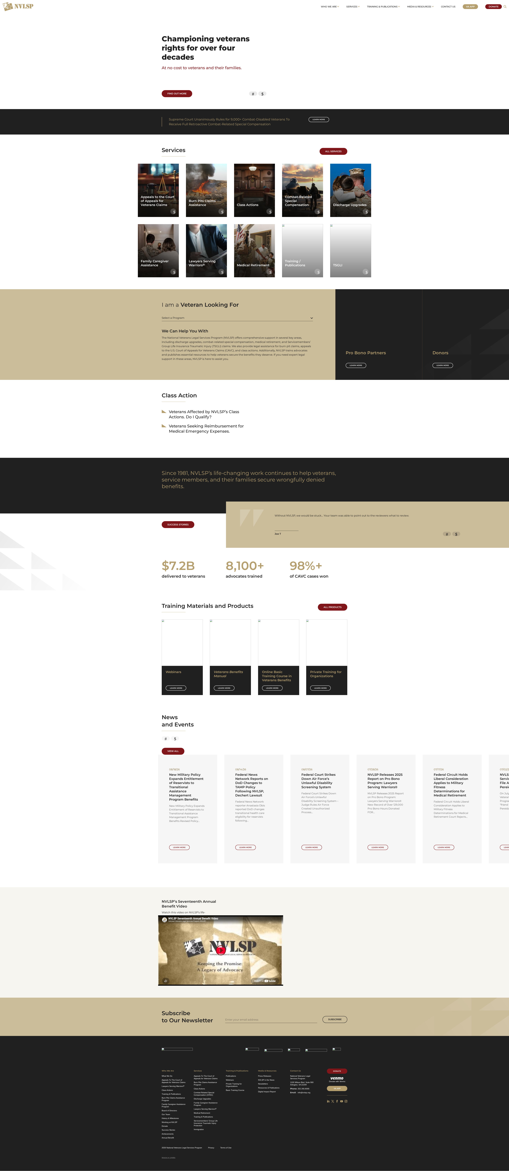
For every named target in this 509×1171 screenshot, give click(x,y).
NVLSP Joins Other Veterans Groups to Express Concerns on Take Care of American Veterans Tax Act (319, 783)
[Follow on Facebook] (337, 1101)
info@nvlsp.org (304, 1092)
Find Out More (177, 93)
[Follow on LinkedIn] (328, 1101)
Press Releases (264, 1076)
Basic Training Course (235, 1090)
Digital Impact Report (267, 1092)
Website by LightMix (168, 1157)
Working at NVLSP (169, 1122)
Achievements (168, 1134)
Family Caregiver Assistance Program (173, 1105)
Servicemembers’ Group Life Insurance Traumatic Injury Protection (206, 1123)
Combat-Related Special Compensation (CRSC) (204, 1093)
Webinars (230, 1080)
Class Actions (167, 1090)
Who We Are (329, 6)
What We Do (167, 1076)
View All (173, 751)
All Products (333, 607)
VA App (470, 6)
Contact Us (448, 6)
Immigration (199, 1129)
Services (351, 6)
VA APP (337, 1088)
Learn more (319, 119)
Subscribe (335, 1019)
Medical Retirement (202, 1113)
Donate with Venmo (337, 1081)
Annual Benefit (168, 1138)
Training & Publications (382, 6)
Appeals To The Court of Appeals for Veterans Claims (173, 1081)
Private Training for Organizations (234, 1085)
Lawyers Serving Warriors (173, 1086)
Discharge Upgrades (202, 1099)
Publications (231, 1076)
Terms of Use (225, 1148)
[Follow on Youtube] (341, 1101)
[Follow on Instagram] (346, 1101)
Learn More (176, 688)
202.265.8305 (303, 1089)
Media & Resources (419, 6)
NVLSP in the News (266, 1080)
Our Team (166, 1114)
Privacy (211, 1148)
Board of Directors (169, 1111)
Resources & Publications (268, 1088)
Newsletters (263, 1084)
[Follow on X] (332, 1101)
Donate (493, 6)
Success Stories (178, 524)
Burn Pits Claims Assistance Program (173, 1099)
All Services (333, 151)
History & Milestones (170, 1118)
